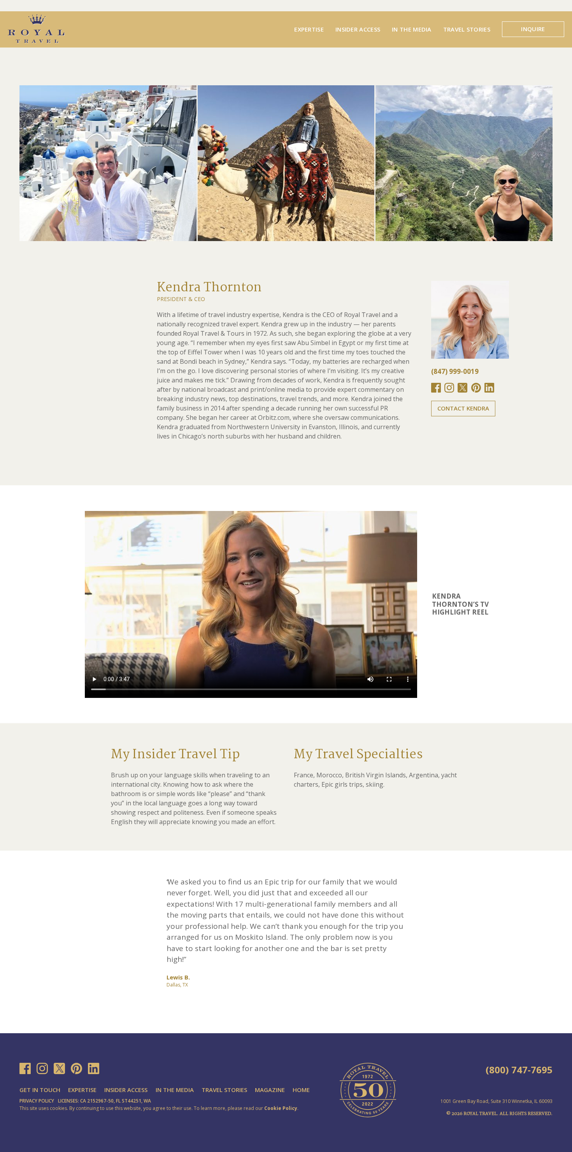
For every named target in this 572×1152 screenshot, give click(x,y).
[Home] (36, 28)
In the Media (412, 29)
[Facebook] (25, 1068)
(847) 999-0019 (455, 371)
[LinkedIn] (93, 1068)
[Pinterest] (76, 1068)
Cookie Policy (280, 1108)
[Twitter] (59, 1068)
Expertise (309, 29)
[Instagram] (42, 1068)
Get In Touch (39, 1090)
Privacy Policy (36, 1100)
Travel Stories (466, 29)
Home (301, 1090)
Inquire (533, 29)
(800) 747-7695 (519, 1069)
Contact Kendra (463, 408)
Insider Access (357, 29)
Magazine (270, 1090)
